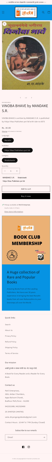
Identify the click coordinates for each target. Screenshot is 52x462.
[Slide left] (20, 97)
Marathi (8, 140)
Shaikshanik (10, 160)
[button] (3, 12)
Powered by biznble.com (33, 458)
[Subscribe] (44, 437)
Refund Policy (10, 342)
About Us (9, 330)
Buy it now (26, 196)
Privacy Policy (10, 336)
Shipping (4, 131)
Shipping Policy (11, 347)
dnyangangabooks (21, 458)
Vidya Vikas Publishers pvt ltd (17, 150)
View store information (13, 211)
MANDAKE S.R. (9, 178)
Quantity (5, 166)
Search (8, 324)
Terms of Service (11, 353)
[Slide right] (31, 97)
